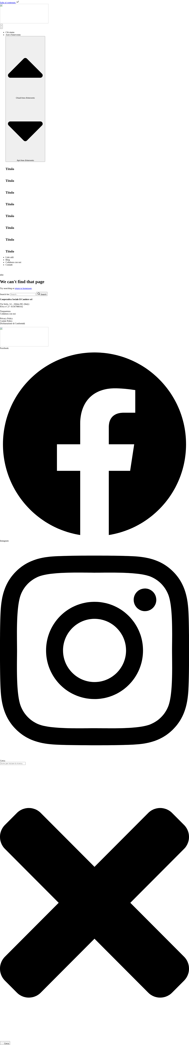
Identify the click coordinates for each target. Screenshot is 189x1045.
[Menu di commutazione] (1, 26)
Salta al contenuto (8, 2)
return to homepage (23, 288)
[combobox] (13, 763)
